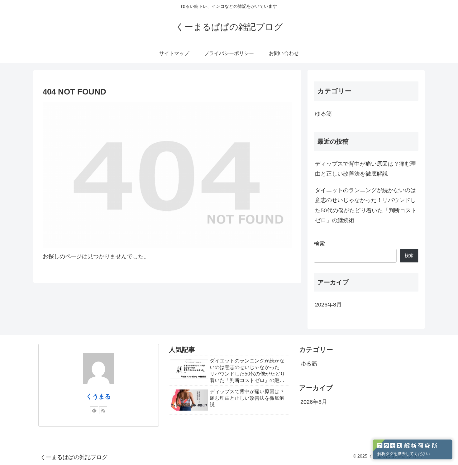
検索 (319, 244)
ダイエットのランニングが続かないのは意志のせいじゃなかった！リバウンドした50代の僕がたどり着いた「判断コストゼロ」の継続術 (366, 205)
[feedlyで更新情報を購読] (94, 410)
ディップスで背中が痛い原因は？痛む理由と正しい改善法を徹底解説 (365, 169)
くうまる (98, 396)
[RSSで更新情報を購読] (103, 410)
